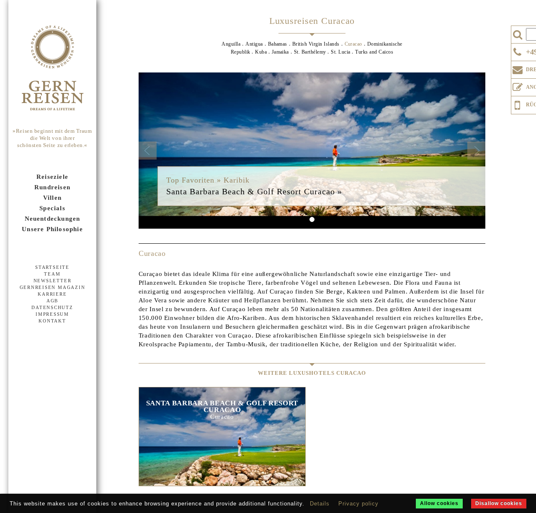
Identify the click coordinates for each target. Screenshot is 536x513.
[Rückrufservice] (517, 103)
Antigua (254, 44)
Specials (52, 208)
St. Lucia (340, 52)
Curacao (353, 44)
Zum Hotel (222, 451)
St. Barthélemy (310, 52)
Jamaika (280, 52)
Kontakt (52, 320)
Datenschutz (52, 307)
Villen (52, 197)
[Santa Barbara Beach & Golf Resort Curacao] (312, 150)
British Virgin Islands (316, 44)
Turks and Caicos (374, 52)
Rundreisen (52, 187)
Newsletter (53, 280)
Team (52, 273)
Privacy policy (358, 503)
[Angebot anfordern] (517, 85)
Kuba (261, 52)
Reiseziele (52, 176)
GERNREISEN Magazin (52, 287)
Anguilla (231, 44)
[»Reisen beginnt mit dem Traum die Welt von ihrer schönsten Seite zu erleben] (52, 68)
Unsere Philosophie (52, 229)
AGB (52, 300)
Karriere (52, 293)
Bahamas (277, 44)
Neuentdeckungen (52, 218)
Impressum (52, 314)
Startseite (52, 267)
